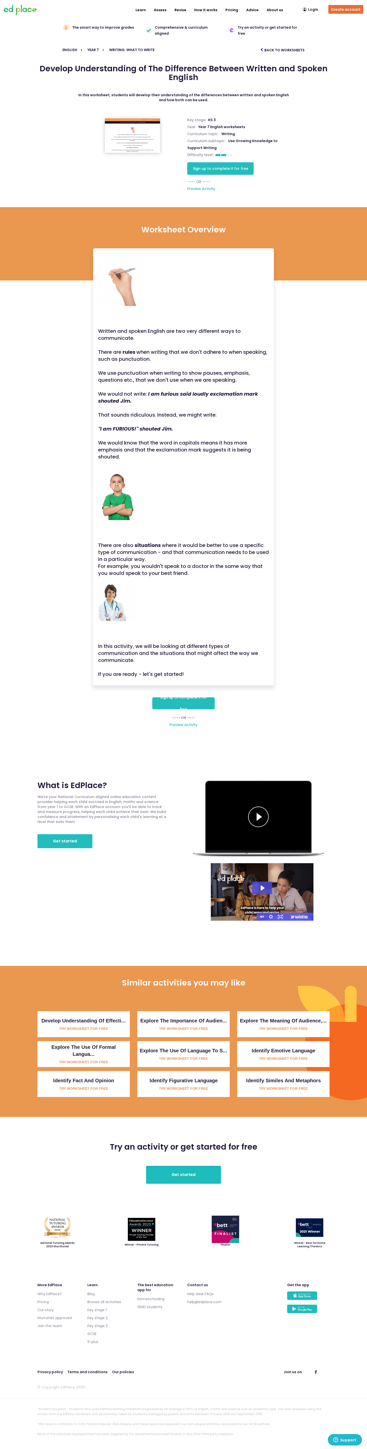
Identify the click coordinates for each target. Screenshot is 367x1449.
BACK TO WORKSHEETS (284, 50)
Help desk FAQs (200, 1293)
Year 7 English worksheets (221, 126)
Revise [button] (180, 9)
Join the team (49, 1325)
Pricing (231, 9)
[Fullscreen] (280, 917)
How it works (205, 9)
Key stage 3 (97, 1325)
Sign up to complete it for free (220, 168)
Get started (65, 841)
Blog (91, 1293)
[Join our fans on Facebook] (316, 1372)
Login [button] (313, 9)
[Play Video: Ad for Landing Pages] (262, 888)
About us (275, 9)
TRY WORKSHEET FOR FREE (83, 1029)
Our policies (123, 1371)
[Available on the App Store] (308, 1298)
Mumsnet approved (54, 1317)
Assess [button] (160, 9)
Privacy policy (50, 1371)
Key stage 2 (97, 1317)
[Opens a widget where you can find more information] (345, 1440)
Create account (346, 9)
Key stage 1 (97, 1309)
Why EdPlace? (49, 1293)
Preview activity (183, 724)
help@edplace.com (204, 1301)
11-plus (92, 1341)
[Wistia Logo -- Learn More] (299, 917)
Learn (141, 9)
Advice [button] (252, 9)
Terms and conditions (87, 1371)
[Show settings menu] (271, 917)
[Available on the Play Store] (308, 1311)
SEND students (149, 1306)
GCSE (92, 1333)
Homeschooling (151, 1298)
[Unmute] (261, 917)
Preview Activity (201, 188)
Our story (45, 1309)
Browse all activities (104, 1301)
